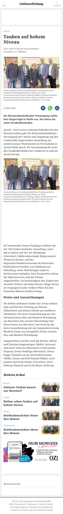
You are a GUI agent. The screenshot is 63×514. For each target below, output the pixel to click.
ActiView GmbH (45, 510)
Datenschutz (20, 504)
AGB (11, 504)
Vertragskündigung (19, 507)
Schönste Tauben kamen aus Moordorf (20, 388)
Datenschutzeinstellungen (41, 507)
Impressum (33, 504)
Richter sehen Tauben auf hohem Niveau (21, 403)
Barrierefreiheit (46, 504)
